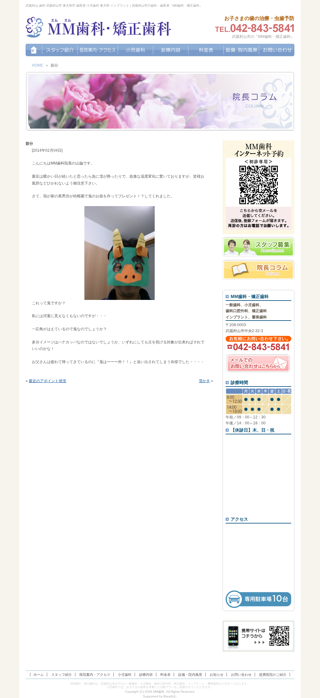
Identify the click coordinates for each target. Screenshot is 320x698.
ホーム (38, 674)
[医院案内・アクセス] (98, 50)
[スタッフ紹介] (60, 50)
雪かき (204, 381)
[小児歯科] (135, 50)
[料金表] (206, 50)
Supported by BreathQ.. (160, 696)
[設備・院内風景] (241, 50)
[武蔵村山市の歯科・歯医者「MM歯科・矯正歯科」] (99, 28)
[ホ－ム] (34, 50)
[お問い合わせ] (276, 50)
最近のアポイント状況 (47, 381)
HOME (37, 65)
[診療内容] (170, 50)
